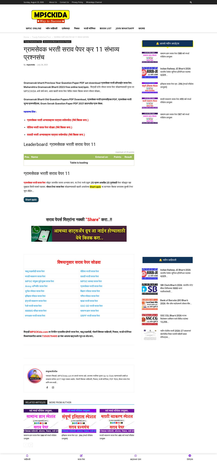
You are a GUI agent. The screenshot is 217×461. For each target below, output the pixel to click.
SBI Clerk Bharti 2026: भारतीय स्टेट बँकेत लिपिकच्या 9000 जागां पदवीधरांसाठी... (176, 288)
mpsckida (31, 64)
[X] (68, 72)
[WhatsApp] (46, 72)
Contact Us (64, 2)
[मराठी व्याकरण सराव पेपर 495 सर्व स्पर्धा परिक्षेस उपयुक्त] (117, 421)
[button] (191, 2)
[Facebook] (61, 72)
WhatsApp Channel (94, 2)
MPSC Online (33, 28)
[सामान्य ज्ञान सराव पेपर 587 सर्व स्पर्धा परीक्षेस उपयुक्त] (150, 118)
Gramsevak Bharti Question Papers (57, 41)
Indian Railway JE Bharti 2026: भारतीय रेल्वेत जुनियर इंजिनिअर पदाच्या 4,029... (175, 71)
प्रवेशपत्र (66, 28)
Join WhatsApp (125, 28)
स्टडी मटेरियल (89, 28)
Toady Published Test (41, 37)
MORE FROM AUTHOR (60, 402)
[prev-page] (26, 445)
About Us (53, 2)
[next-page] (31, 445)
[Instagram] (54, 388)
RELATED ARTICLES (35, 402)
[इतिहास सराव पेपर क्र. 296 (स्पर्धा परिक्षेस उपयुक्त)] (79, 421)
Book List (105, 28)
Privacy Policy (77, 2)
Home (26, 37)
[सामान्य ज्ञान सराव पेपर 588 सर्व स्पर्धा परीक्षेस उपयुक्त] (41, 421)
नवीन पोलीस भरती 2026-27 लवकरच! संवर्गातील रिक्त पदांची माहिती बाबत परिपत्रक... (175, 334)
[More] (75, 72)
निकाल (76, 28)
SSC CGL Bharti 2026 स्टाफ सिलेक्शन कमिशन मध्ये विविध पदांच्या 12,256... (174, 318)
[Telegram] (53, 72)
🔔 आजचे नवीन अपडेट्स (167, 43)
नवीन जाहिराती (51, 28)
